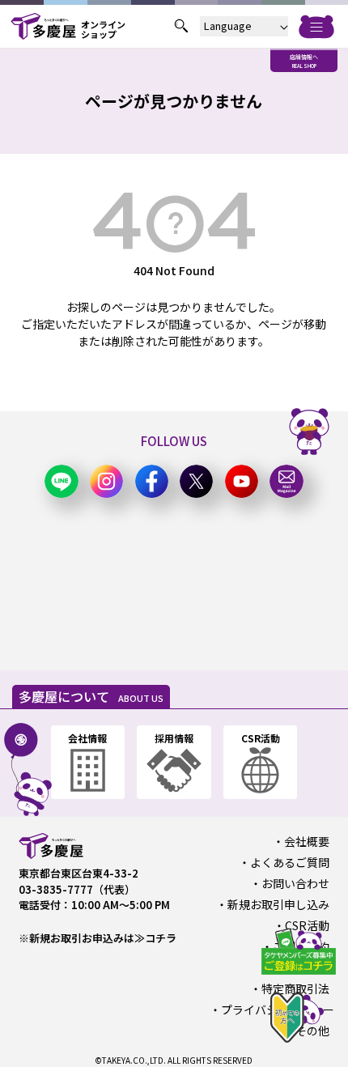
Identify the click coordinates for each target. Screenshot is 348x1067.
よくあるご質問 (289, 862)
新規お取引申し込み (278, 904)
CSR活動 (307, 925)
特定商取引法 (295, 988)
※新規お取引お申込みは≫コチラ (97, 938)
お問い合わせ (295, 883)
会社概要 (306, 841)
